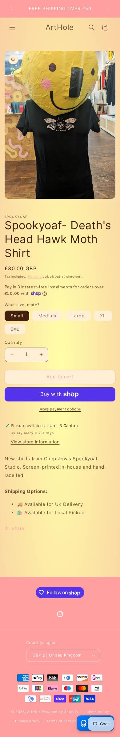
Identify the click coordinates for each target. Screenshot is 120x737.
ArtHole (34, 711)
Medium (50, 317)
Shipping (35, 276)
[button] (12, 27)
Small (17, 315)
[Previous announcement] (11, 8)
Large (81, 317)
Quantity (13, 342)
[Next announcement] (108, 8)
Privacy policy (28, 721)
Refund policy (96, 712)
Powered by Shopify (60, 711)
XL (106, 317)
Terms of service (61, 721)
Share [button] (18, 528)
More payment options (60, 409)
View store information (35, 441)
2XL (18, 330)
